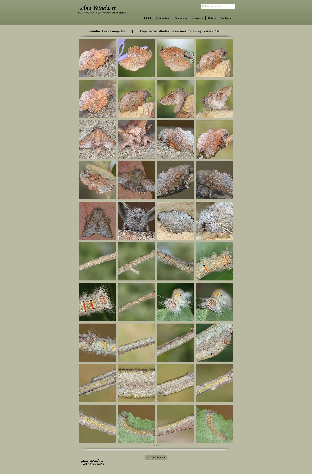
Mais (156, 445)
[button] (97, 58)
